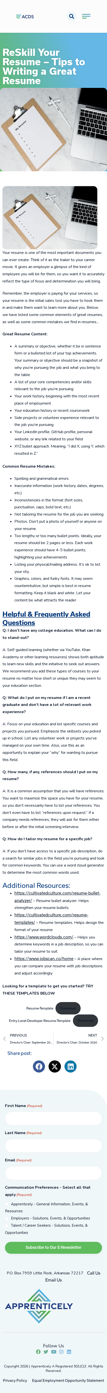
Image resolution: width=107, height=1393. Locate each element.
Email (18, 1160)
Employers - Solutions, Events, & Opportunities (50, 1218)
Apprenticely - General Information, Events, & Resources (46, 1208)
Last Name (23, 1133)
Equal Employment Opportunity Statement (68, 1380)
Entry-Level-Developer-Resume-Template (39, 1020)
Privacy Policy (15, 1380)
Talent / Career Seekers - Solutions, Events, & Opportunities (46, 1229)
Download (68, 1008)
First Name (23, 1106)
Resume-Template (39, 1008)
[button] (72, 16)
